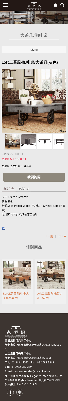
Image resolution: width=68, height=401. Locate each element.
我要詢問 (34, 177)
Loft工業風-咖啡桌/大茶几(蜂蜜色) (16, 296)
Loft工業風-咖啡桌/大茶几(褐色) (49, 296)
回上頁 (62, 236)
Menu (34, 49)
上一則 (49, 236)
